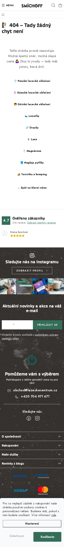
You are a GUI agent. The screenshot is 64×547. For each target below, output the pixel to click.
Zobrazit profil (29, 270)
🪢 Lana (32, 139)
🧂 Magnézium (32, 151)
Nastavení (32, 524)
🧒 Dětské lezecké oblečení (32, 104)
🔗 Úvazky (32, 127)
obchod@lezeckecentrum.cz (35, 390)
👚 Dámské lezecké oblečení (32, 92)
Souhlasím (47, 537)
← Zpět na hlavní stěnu (32, 187)
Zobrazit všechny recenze (41, 222)
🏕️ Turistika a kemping (32, 174)
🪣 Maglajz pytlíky (32, 162)
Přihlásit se (47, 325)
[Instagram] (37, 418)
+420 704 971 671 (35, 396)
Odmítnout (16, 536)
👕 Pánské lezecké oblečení (32, 81)
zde (53, 515)
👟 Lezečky (32, 116)
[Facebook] (29, 418)
